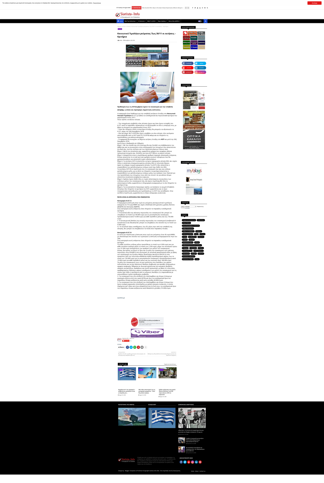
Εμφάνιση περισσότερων (170, 364)
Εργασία (192, 239)
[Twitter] (131, 347)
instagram (201, 72)
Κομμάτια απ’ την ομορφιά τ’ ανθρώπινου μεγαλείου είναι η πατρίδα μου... (126, 391)
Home (121, 21)
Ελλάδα (128, 26)
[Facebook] (127, 347)
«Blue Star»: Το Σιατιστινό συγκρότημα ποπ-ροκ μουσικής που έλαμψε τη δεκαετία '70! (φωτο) (191, 431)
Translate (187, 208)
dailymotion (187, 76)
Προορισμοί (186, 253)
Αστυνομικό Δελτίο (188, 234)
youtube (189, 68)
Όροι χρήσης (162, 21)
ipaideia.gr (121, 298)
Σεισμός (194, 253)
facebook (188, 63)
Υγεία (197, 259)
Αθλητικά (199, 231)
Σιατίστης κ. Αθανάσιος (189, 256)
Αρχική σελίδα (121, 26)
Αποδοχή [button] (314, 3)
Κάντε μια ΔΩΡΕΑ (174, 21)
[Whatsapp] (134, 347)
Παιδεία (201, 248)
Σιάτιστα (201, 253)
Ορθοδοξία (193, 248)
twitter (201, 63)
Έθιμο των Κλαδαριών (189, 231)
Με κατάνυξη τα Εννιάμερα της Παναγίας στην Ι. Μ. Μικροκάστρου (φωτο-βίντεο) (195, 449)
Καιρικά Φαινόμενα (188, 242)
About (197, 471)
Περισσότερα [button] (97, 3)
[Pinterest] (138, 347)
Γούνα (185, 237)
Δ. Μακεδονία (193, 237)
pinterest (188, 72)
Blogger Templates (130, 471)
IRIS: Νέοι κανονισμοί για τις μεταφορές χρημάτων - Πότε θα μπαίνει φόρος (147, 391)
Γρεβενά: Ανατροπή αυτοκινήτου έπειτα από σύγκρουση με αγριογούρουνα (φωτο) (195, 440)
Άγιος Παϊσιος (187, 223)
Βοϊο (197, 234)
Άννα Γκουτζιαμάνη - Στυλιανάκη (191, 225)
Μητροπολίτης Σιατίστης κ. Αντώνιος (192, 245)
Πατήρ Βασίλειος (199, 251)
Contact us (202, 471)
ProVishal (139, 471)
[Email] (142, 347)
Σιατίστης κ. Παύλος (188, 259)
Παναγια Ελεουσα (188, 251)
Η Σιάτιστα (141, 21)
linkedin (201, 68)
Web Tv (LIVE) (151, 21)
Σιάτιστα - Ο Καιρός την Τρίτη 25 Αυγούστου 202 (154, 8)
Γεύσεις (203, 234)
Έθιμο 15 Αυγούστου (188, 228)
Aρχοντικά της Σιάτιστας (189, 220)
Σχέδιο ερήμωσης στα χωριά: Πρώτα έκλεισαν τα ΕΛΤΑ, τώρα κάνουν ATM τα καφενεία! (167, 392)
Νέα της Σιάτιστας (130, 21)
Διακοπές (201, 237)
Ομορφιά (186, 248)
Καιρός (197, 242)
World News (201, 220)
